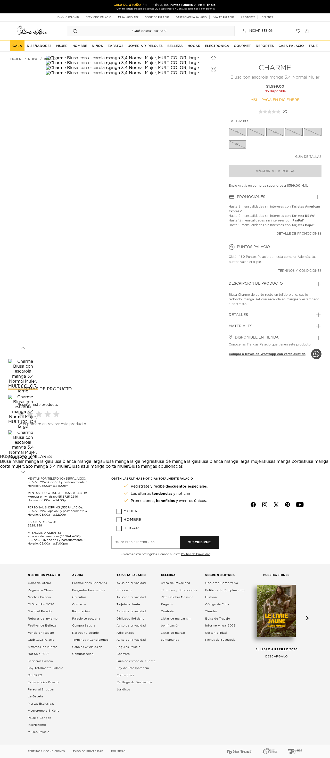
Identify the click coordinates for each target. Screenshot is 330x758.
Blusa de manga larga (175, 461)
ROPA (32, 59)
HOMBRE (79, 45)
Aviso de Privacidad (175, 583)
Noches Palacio (39, 597)
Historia (211, 597)
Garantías (79, 597)
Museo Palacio (39, 732)
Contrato (123, 654)
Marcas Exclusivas (41, 703)
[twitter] (276, 504)
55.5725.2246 (37, 482)
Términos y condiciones (299, 270)
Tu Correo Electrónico (135, 542)
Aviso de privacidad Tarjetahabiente (131, 601)
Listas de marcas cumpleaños (173, 636)
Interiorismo (37, 724)
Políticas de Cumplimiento (225, 590)
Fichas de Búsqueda (220, 639)
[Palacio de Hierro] (32, 30)
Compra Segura (83, 625)
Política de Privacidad (195, 554)
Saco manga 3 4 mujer (46, 466)
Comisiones (125, 675)
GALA (17, 45)
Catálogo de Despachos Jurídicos (134, 686)
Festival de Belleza (42, 625)
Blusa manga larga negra (128, 461)
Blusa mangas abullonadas (156, 466)
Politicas (118, 751)
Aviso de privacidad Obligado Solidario (131, 615)
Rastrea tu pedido (85, 632)
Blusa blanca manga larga (76, 461)
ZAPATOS (115, 45)
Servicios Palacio (40, 661)
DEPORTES (265, 45)
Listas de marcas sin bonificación (176, 622)
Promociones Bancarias (89, 583)
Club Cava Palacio (41, 639)
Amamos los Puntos (42, 647)
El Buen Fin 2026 (41, 604)
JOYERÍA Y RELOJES (145, 45)
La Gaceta (35, 696)
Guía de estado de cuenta (136, 661)
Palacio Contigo (40, 717)
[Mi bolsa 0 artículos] (308, 31)
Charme (275, 68)
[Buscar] (75, 31)
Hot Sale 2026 (39, 654)
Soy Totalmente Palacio (45, 668)
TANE (313, 45)
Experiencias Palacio (43, 682)
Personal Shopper (41, 689)
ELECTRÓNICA (217, 45)
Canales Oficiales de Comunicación (87, 651)
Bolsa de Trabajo (217, 618)
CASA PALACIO (291, 45)
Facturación (81, 611)
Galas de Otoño (39, 583)
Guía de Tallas (308, 156)
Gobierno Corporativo (221, 583)
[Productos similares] (213, 68)
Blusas (50, 59)
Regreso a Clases (40, 590)
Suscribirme (199, 542)
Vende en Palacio (41, 632)
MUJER (62, 45)
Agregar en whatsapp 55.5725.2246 (53, 496)
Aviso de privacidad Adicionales (131, 629)
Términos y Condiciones (90, 639)
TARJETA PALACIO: (42, 522)
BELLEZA (175, 45)
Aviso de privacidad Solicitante (131, 587)
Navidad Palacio (40, 611)
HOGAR (194, 45)
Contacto (79, 604)
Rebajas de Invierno (43, 618)
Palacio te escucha (86, 618)
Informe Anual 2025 (220, 625)
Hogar (131, 528)
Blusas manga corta (282, 461)
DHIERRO (35, 675)
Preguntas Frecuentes (88, 590)
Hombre (132, 520)
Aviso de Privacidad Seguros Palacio (131, 643)
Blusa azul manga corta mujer (99, 466)
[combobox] (145, 31)
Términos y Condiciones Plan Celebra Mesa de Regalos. (179, 597)
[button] (39, 413)
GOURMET (242, 45)
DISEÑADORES (39, 45)
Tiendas (211, 611)
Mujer (130, 511)
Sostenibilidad (216, 632)
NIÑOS (97, 45)
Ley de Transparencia (133, 668)
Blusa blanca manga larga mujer (229, 461)
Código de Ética (217, 604)
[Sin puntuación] (271, 111)
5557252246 (37, 540)
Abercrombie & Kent (43, 710)
